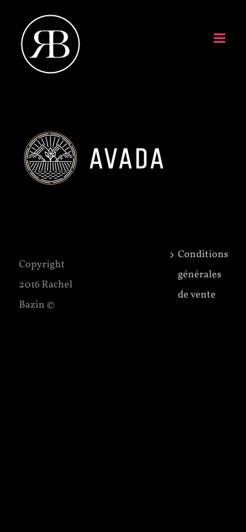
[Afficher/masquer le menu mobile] (220, 38)
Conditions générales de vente (199, 275)
